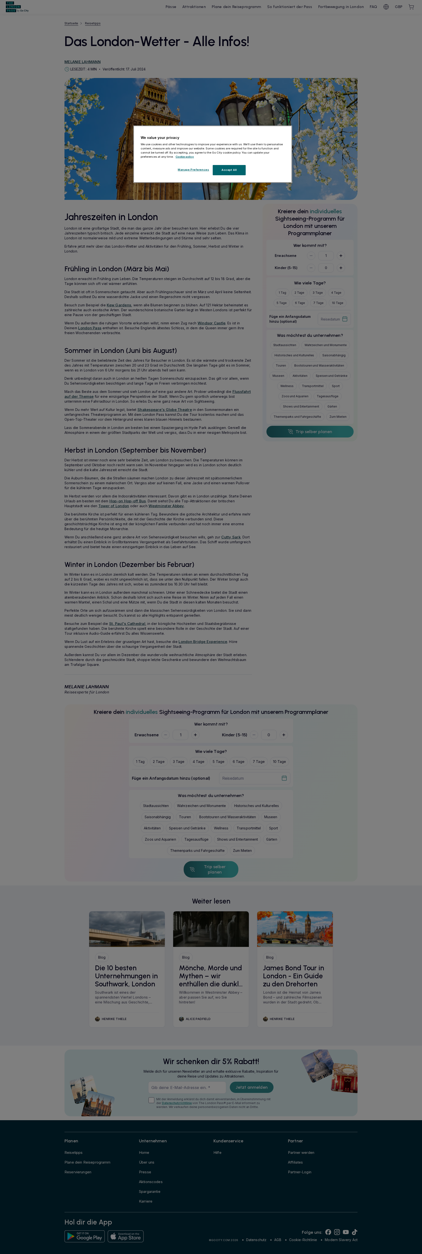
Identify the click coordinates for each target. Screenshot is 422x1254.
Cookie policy (185, 156)
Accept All (229, 170)
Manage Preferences (193, 169)
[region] (212, 154)
